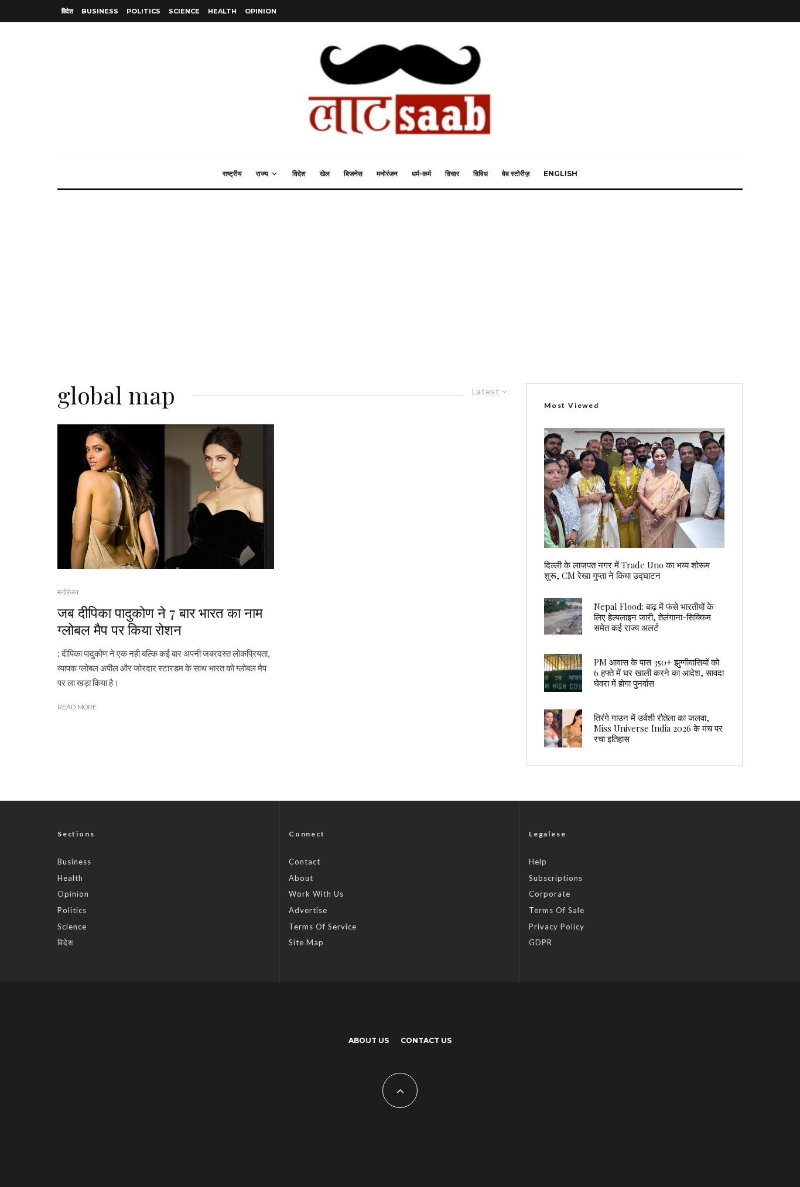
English (560, 173)
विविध (480, 173)
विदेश (67, 11)
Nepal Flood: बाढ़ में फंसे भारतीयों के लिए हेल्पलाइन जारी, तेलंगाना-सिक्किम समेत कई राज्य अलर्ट (653, 617)
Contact (304, 861)
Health (222, 11)
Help (538, 861)
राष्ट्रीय (232, 173)
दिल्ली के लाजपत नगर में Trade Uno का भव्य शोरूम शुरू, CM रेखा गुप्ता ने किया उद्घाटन (627, 570)
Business (99, 11)
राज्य (262, 173)
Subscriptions (556, 878)
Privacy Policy (556, 926)
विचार (452, 173)
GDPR (540, 942)
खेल (325, 173)
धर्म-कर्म (421, 173)
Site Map (306, 942)
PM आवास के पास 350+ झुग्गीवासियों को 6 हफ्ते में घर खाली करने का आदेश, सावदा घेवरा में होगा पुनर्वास (659, 672)
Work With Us (316, 893)
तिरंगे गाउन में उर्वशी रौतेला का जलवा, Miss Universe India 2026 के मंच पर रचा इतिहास (658, 728)
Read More (77, 707)
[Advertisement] (400, 278)
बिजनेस (353, 173)
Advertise (308, 910)
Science (184, 11)
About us (368, 1040)
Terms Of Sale (556, 910)
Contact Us (426, 1040)
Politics (143, 11)
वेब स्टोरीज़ (515, 173)
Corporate (549, 893)
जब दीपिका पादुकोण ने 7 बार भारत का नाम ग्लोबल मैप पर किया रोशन (159, 621)
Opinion (260, 11)
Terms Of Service (323, 926)
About (301, 878)
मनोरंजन (387, 173)
